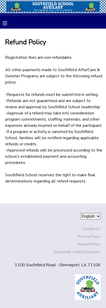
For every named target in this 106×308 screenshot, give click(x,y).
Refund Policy (89, 244)
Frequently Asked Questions (77, 251)
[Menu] (8, 23)
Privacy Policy (89, 236)
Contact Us (91, 228)
